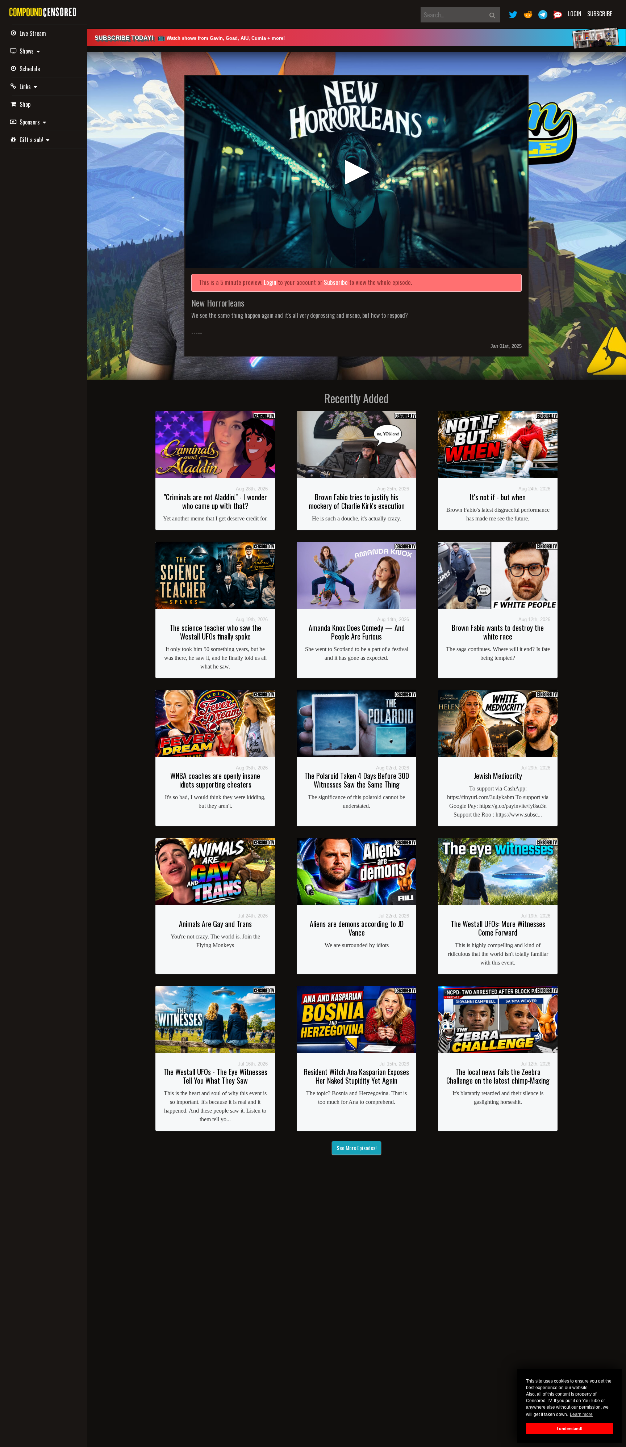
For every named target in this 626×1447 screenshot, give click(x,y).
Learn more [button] (581, 1414)
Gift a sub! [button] (33, 139)
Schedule (30, 68)
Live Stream (33, 33)
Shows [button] (28, 51)
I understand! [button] (570, 1428)
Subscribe (599, 13)
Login (574, 13)
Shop (25, 104)
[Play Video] (356, 172)
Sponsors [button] (31, 122)
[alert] (356, 37)
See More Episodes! (356, 1148)
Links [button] (27, 86)
